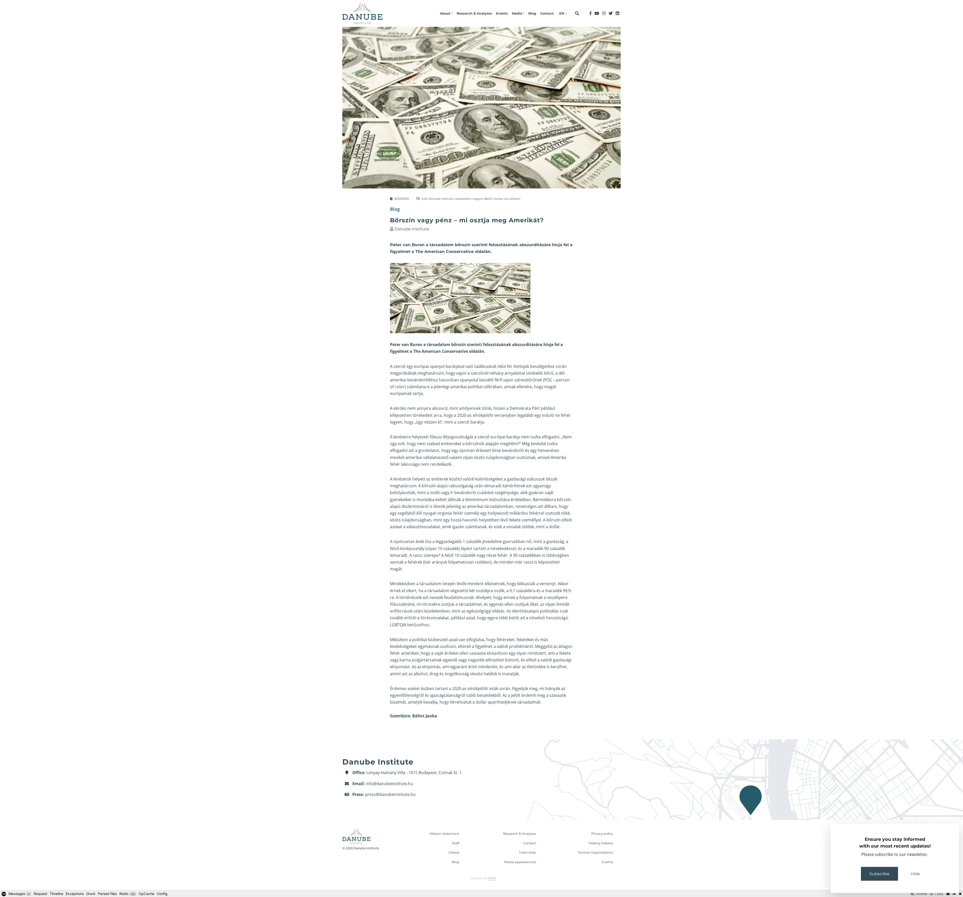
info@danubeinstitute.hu (389, 783)
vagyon (477, 198)
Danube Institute (441, 198)
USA (425, 198)
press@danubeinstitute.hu (390, 794)
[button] (446, 13)
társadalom (463, 198)
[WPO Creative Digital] (481, 878)
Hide (915, 873)
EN (562, 13)
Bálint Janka (493, 198)
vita (506, 198)
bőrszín (515, 198)
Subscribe (879, 873)
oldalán (476, 351)
